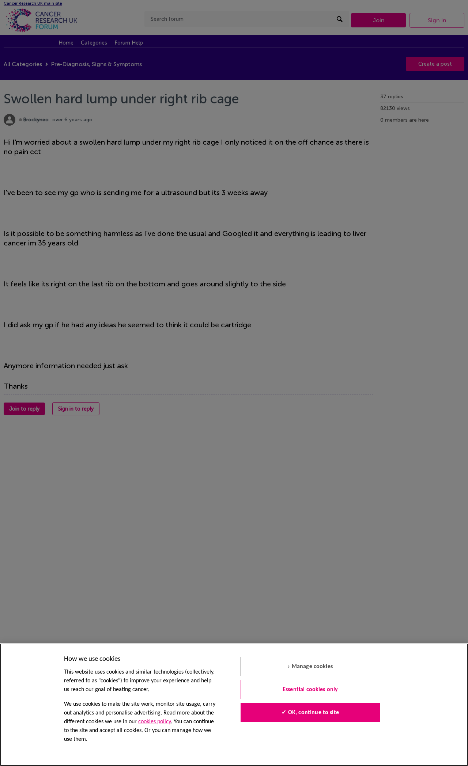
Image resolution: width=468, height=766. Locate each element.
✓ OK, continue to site (310, 713)
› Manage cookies (310, 667)
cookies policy (154, 722)
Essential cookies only (310, 690)
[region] (234, 704)
